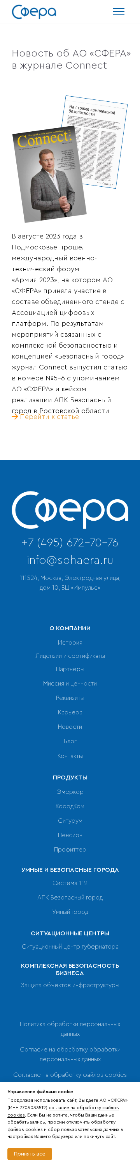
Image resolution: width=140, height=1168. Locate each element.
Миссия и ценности (70, 683)
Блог (70, 741)
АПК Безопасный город (70, 897)
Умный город (70, 912)
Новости (70, 727)
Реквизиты (70, 698)
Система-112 (70, 883)
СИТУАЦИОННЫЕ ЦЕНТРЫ (70, 933)
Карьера (70, 712)
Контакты (70, 756)
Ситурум (70, 821)
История (70, 643)
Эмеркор (70, 792)
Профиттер (70, 849)
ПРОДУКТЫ (70, 777)
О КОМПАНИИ (70, 628)
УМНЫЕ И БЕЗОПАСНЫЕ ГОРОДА (70, 870)
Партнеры (70, 669)
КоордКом (70, 806)
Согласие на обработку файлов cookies (70, 1075)
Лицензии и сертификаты (70, 656)
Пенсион (70, 835)
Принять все (30, 1154)
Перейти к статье (49, 416)
